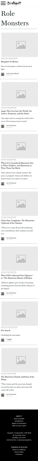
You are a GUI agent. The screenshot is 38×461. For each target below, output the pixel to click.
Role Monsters (13, 58)
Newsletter (19, 454)
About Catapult (19, 419)
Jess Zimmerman (11, 125)
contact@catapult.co (24, 440)
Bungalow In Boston (9, 61)
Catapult (10, 433)
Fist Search (5, 330)
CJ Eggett (9, 339)
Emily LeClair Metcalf (12, 73)
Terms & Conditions (19, 450)
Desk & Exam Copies (19, 426)
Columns (3, 107)
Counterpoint (18, 433)
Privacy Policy (19, 452)
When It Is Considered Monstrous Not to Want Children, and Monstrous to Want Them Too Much (17, 165)
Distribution (19, 421)
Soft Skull (27, 433)
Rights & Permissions (19, 423)
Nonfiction (4, 58)
